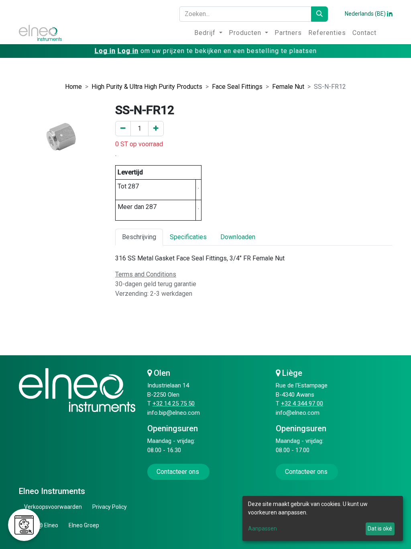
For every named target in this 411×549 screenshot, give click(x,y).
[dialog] (322, 518)
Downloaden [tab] (237, 237)
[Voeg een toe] (156, 128)
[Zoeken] (319, 14)
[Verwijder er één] (123, 128)
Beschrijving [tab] (139, 237)
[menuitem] (208, 33)
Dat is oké (380, 528)
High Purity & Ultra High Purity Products (147, 86)
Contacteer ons (179, 471)
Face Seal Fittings (237, 86)
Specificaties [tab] (188, 237)
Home (73, 86)
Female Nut (288, 86)
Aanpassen (262, 528)
